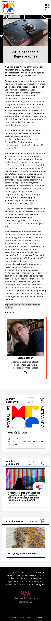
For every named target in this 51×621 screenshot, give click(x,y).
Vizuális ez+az (14, 17)
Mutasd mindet (31, 522)
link (31, 203)
